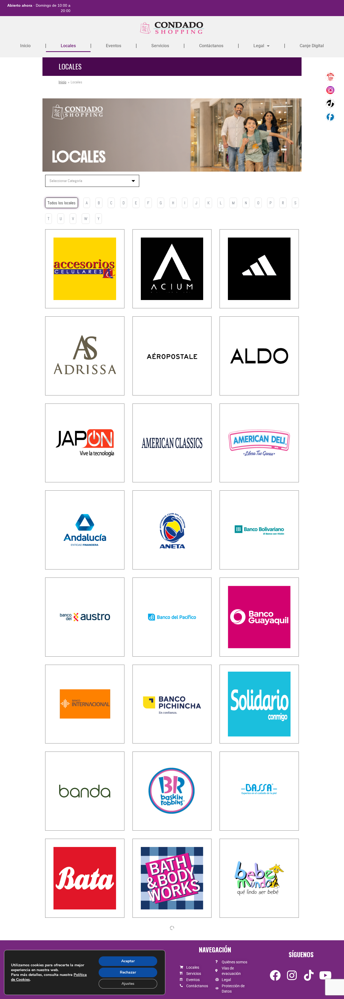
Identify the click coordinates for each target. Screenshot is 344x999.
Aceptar (128, 961)
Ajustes (127, 983)
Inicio (25, 45)
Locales (68, 45)
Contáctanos (211, 45)
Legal (258, 45)
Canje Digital (312, 45)
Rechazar (128, 972)
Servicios (160, 45)
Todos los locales (62, 203)
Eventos (113, 45)
